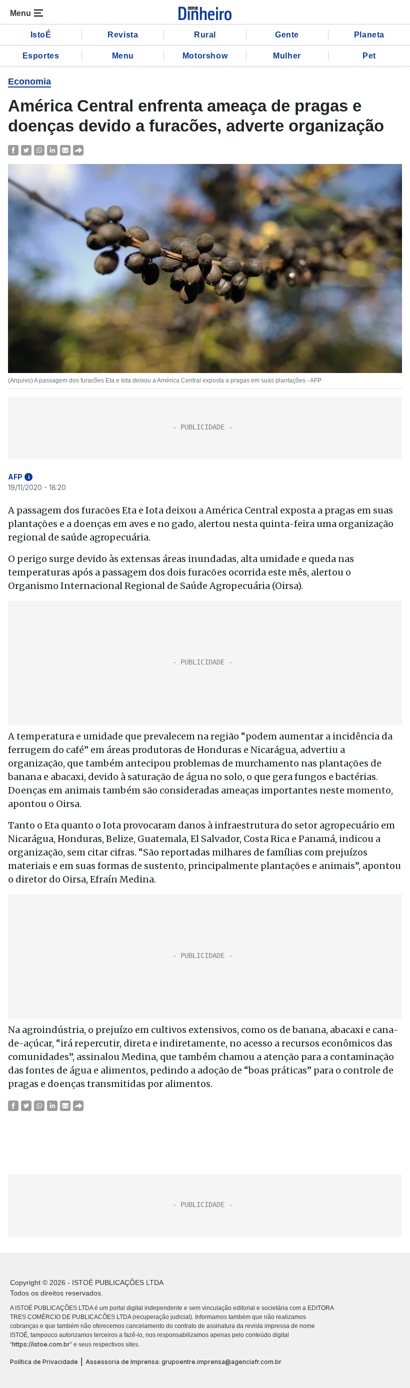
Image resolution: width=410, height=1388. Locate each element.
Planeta (369, 34)
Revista (123, 34)
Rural (205, 34)
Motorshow (205, 56)
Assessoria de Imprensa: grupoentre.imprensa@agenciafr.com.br (184, 1362)
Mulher (287, 56)
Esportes (41, 56)
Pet (369, 56)
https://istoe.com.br (41, 1344)
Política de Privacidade (44, 1362)
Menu (123, 56)
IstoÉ (41, 34)
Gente (287, 34)
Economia (29, 81)
